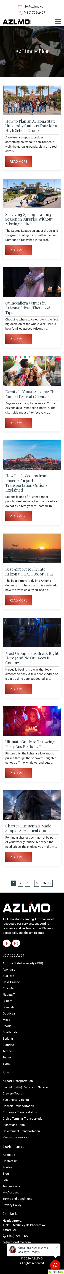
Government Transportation (21, 1131)
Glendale (8, 1007)
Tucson (7, 1057)
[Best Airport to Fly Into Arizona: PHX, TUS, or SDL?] (32, 548)
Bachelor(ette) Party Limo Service (25, 1087)
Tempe (7, 1051)
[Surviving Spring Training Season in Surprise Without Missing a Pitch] (32, 193)
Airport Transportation (18, 1081)
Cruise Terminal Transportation (23, 1118)
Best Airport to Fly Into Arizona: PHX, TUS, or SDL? (29, 571)
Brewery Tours (12, 1093)
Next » (47, 883)
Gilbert (7, 1001)
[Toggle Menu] (57, 21)
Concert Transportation (18, 1106)
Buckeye (8, 976)
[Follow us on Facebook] (7, 943)
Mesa (6, 1019)
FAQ (5, 1180)
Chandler (9, 988)
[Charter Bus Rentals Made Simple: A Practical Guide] (32, 805)
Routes (7, 1167)
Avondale (9, 969)
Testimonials (11, 1186)
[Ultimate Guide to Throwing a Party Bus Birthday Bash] (32, 721)
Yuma (6, 1063)
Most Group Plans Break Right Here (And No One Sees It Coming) (31, 657)
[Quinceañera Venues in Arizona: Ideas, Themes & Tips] (32, 282)
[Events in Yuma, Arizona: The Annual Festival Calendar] (32, 371)
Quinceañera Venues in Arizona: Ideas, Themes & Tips (27, 307)
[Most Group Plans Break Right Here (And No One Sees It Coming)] (32, 632)
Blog (6, 1173)
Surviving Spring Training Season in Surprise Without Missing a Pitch (29, 219)
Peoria (7, 1026)
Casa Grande (11, 982)
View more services (16, 1137)
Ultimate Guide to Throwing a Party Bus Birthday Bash (31, 744)
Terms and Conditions (17, 1198)
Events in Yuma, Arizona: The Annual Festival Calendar (30, 394)
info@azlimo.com (34, 6)
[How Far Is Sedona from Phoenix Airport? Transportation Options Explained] (32, 455)
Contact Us (10, 1161)
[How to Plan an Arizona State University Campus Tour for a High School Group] (32, 100)
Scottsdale (10, 1032)
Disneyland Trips (14, 1125)
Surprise (8, 1045)
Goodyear (9, 1013)
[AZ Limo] (17, 21)
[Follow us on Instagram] (16, 943)
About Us (9, 1155)
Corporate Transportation (20, 1112)
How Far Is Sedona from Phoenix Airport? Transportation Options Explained (26, 482)
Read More (18, 161)
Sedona (8, 1038)
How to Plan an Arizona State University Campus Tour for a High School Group (31, 125)
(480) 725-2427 (34, 12)
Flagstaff (9, 994)
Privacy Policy (12, 1205)
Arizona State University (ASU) (23, 963)
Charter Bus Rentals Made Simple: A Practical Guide (28, 828)
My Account (11, 1192)
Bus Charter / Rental (16, 1099)
